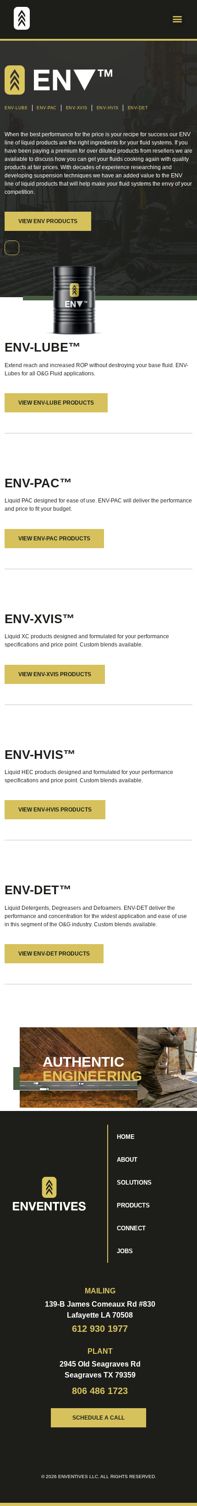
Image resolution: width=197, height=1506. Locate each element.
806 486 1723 (100, 1391)
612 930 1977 (100, 1329)
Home (126, 1136)
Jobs (125, 1251)
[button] (149, 19)
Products (133, 1205)
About (127, 1159)
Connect (131, 1228)
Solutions (134, 1182)
